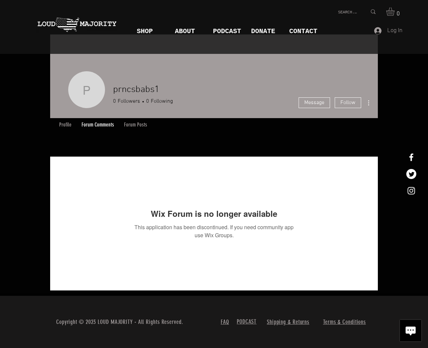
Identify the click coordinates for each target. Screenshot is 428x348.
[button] (395, 11)
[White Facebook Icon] (411, 157)
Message (314, 102)
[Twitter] (411, 174)
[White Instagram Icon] (411, 191)
